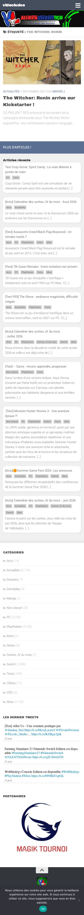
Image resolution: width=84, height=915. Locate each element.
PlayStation (27, 242)
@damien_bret (14, 730)
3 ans (8, 738)
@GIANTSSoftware (18, 757)
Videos (11, 683)
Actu (8, 207)
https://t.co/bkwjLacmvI (39, 730)
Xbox (49, 242)
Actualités (11, 91)
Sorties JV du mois (46, 342)
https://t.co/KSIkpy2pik (46, 734)
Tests (16, 177)
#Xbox (26, 775)
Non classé (12, 372)
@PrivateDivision (67, 730)
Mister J (59, 91)
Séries (11, 645)
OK (43, 909)
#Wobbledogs (70, 771)
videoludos (14, 5)
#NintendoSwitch (52, 753)
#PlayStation (13, 775)
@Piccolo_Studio (16, 734)
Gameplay (13, 589)
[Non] (79, 900)
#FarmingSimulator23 (26, 753)
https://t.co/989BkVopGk (47, 775)
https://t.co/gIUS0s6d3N (48, 757)
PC (7, 177)
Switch (63, 342)
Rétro (10, 636)
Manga (11, 598)
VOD (10, 692)
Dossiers (13, 579)
